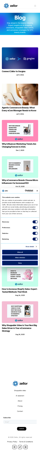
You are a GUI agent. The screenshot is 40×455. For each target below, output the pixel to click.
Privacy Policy (12, 442)
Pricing (20, 406)
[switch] (35, 227)
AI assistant (20, 396)
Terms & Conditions (26, 442)
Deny (20, 263)
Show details (30, 246)
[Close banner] (37, 190)
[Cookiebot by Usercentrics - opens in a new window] (25, 191)
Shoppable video (20, 390)
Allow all (20, 252)
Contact (20, 411)
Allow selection (20, 257)
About (20, 401)
